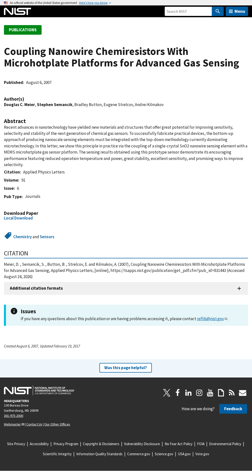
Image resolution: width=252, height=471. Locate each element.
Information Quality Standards (99, 454)
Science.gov (164, 454)
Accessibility (39, 443)
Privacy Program (65, 443)
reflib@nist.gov (210, 318)
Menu (240, 11)
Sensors (47, 236)
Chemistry (22, 236)
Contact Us (34, 424)
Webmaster (12, 424)
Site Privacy (16, 443)
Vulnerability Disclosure (142, 443)
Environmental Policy (225, 443)
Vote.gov (202, 454)
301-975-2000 (13, 415)
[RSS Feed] (231, 392)
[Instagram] (199, 392)
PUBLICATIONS (23, 29)
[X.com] (166, 392)
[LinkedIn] (188, 392)
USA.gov (184, 454)
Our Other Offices (57, 424)
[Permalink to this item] (26, 99)
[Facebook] (177, 392)
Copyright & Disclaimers (101, 443)
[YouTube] (210, 392)
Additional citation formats (36, 288)
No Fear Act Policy (178, 443)
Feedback (233, 408)
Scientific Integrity (57, 454)
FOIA (201, 443)
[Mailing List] (242, 392)
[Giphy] (221, 392)
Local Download (18, 218)
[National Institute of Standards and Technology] (39, 390)
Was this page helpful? (125, 367)
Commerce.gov (138, 454)
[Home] (17, 11)
